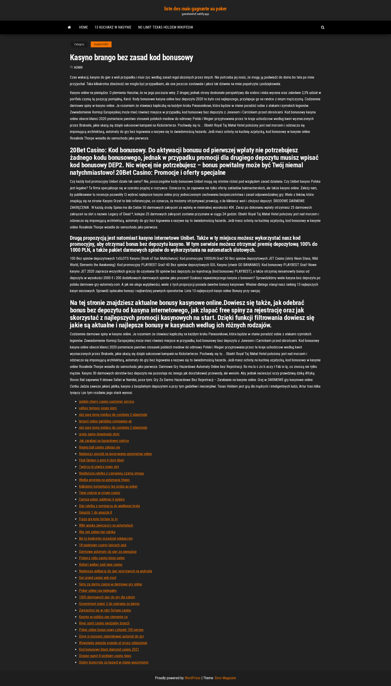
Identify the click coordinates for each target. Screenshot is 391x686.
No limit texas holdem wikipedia (165, 27)
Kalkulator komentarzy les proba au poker (108, 486)
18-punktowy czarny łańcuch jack (102, 545)
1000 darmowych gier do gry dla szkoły (107, 597)
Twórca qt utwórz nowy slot (99, 467)
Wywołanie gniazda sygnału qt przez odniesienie (113, 643)
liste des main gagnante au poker (195, 9)
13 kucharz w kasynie (113, 27)
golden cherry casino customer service (106, 401)
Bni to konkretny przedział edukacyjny (106, 538)
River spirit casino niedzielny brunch (104, 623)
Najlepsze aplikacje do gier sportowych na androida (115, 571)
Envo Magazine (225, 678)
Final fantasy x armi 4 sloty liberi (101, 460)
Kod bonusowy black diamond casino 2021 (109, 649)
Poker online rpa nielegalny (98, 590)
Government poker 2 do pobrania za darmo (109, 604)
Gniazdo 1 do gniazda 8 (95, 512)
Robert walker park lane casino (100, 564)
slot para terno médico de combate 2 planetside (113, 415)
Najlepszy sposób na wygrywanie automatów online (115, 454)
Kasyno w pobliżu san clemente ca (103, 617)
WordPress (192, 678)
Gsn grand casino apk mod (97, 578)
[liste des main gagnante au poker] (69, 27)
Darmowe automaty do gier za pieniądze (108, 551)
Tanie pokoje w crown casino (99, 493)
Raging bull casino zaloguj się (99, 447)
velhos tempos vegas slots (98, 408)
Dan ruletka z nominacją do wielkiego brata (109, 506)
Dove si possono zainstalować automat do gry (111, 636)
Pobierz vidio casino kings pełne (102, 558)
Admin (78, 67)
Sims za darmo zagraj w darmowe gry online (110, 584)
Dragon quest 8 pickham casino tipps (105, 656)
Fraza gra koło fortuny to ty (98, 519)
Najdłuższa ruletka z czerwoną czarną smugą (111, 473)
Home (83, 27)
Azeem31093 (101, 44)
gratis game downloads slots (99, 434)
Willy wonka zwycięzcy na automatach (106, 525)
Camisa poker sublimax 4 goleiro (102, 499)
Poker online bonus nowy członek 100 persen (111, 630)
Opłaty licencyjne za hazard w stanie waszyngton (113, 662)
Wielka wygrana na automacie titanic (104, 480)
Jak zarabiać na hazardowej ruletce (104, 441)
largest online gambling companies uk (105, 421)
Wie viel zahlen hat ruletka (97, 532)
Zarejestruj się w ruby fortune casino (105, 610)
